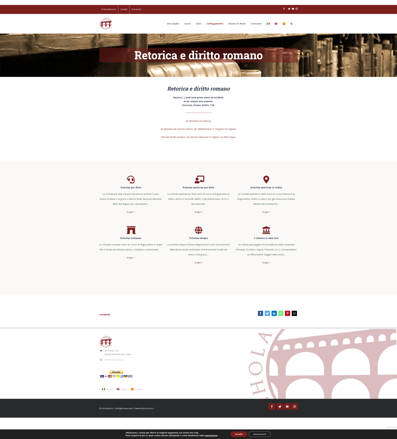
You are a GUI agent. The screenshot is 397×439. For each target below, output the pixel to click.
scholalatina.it (107, 408)
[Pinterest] (287, 313)
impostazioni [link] (211, 435)
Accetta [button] (239, 434)
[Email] (294, 313)
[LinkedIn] (274, 313)
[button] (291, 23)
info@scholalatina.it (114, 359)
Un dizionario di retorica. (198, 120)
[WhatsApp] (281, 313)
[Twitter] (267, 313)
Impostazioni (259, 434)
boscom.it (149, 408)
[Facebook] (260, 313)
